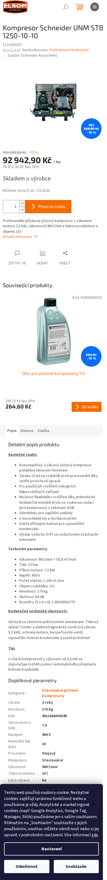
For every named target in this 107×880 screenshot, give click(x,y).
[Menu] (94, 6)
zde (94, 835)
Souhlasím (76, 866)
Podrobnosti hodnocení (69, 50)
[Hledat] (65, 6)
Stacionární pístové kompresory (60, 693)
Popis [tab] (12, 431)
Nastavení (51, 849)
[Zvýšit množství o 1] (22, 203)
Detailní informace (17, 237)
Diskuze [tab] (27, 431)
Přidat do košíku (52, 206)
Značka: (32, 55)
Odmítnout (27, 866)
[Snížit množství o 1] (22, 210)
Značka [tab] (43, 431)
